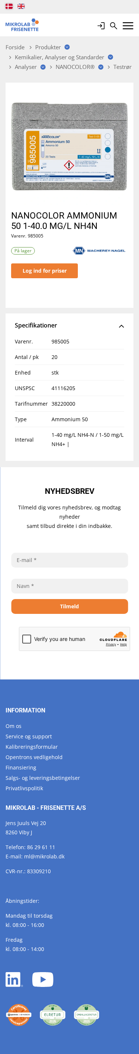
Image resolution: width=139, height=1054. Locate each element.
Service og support (29, 736)
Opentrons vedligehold (34, 757)
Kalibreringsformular (32, 746)
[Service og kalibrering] (19, 1015)
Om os (13, 725)
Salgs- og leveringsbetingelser (43, 777)
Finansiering (21, 767)
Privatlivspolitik (24, 788)
